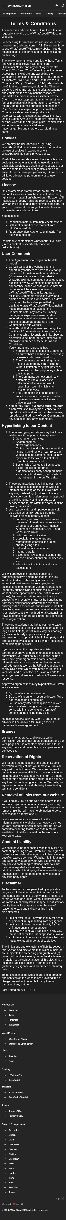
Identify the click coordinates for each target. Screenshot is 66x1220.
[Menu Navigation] (3, 5)
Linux (39, 14)
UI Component (9, 14)
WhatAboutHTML (18, 1210)
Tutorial (6, 1086)
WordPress (26, 14)
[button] (57, 5)
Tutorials (61, 14)
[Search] (62, 5)
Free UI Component (13, 1124)
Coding (49, 14)
